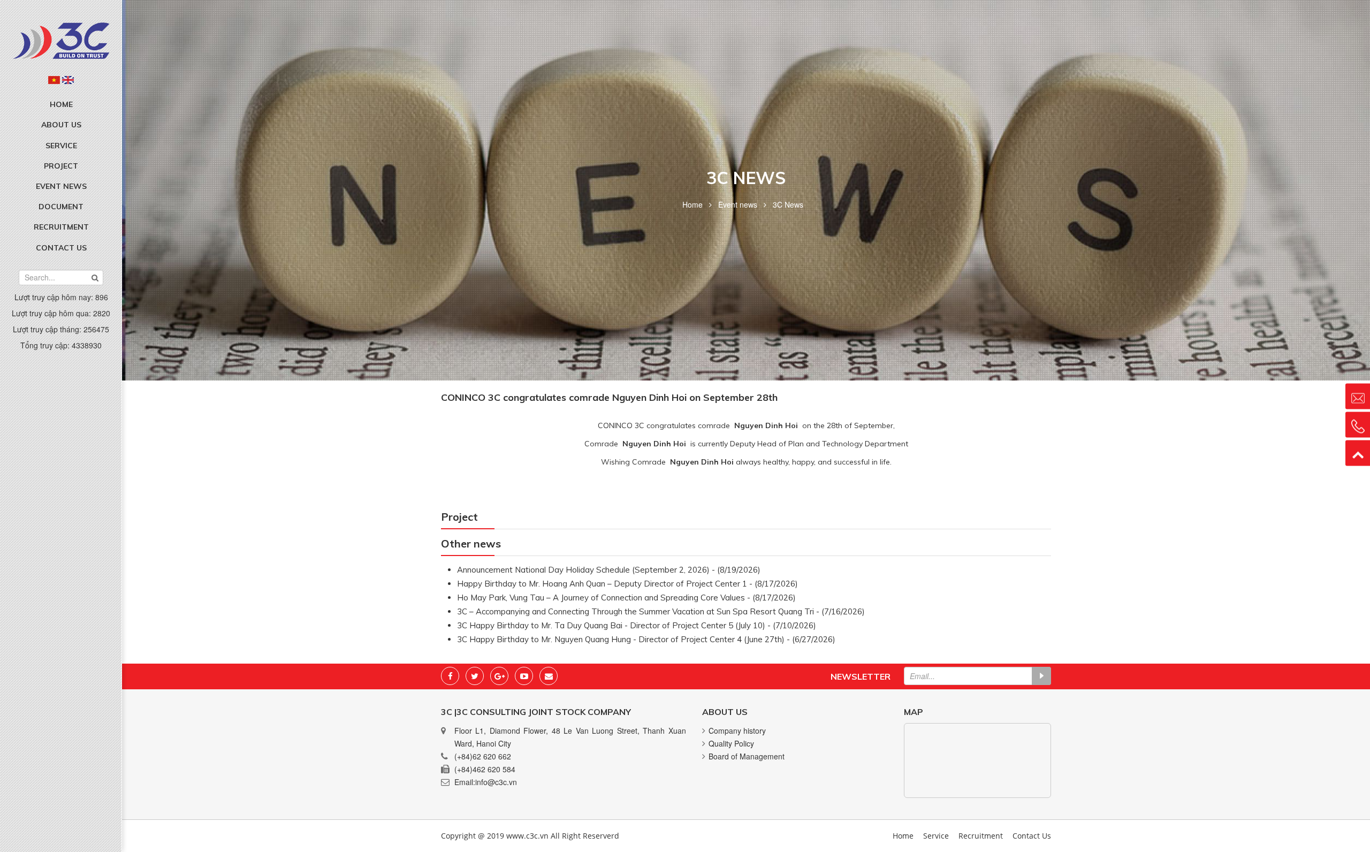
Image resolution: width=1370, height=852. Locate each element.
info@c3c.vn (496, 782)
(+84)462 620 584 (484, 769)
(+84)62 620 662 (482, 756)
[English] (68, 79)
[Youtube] (524, 676)
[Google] (499, 676)
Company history (737, 730)
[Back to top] (1357, 453)
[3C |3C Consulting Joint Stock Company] (61, 39)
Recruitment (61, 227)
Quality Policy (731, 743)
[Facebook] (450, 676)
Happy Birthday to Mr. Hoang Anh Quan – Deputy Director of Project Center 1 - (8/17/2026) (627, 584)
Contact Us (61, 248)
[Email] (548, 676)
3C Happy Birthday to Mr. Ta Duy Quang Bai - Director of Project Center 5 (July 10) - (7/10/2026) (636, 625)
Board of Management (747, 756)
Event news (61, 186)
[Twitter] (475, 676)
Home (61, 104)
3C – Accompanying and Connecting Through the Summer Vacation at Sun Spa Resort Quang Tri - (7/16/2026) (661, 611)
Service (61, 145)
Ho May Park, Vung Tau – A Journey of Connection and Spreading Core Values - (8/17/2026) (626, 597)
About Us (61, 125)
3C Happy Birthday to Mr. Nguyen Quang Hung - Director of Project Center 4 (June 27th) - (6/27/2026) (646, 639)
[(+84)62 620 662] (1357, 425)
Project (61, 166)
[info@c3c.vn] (1357, 396)
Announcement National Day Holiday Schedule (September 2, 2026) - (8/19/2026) (608, 570)
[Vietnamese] (54, 79)
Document (61, 206)
